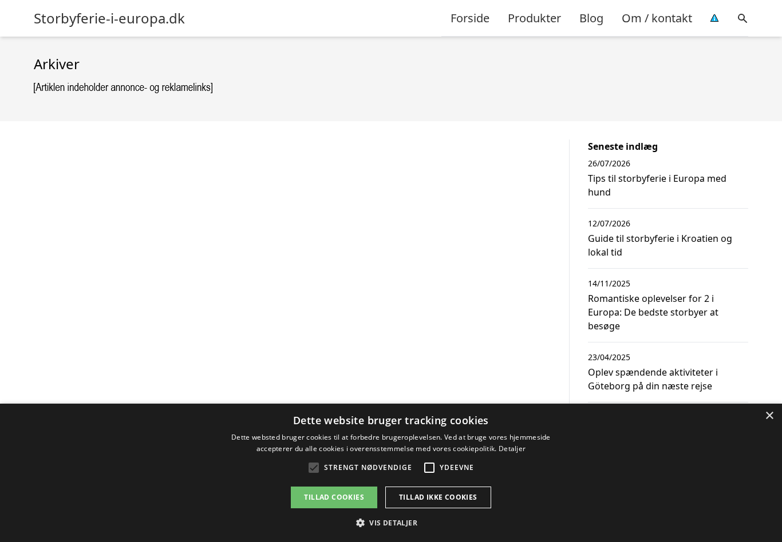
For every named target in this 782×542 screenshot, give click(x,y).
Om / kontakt (657, 18)
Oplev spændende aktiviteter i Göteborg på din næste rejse (653, 379)
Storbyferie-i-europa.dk (109, 18)
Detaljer (512, 448)
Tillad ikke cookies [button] (438, 497)
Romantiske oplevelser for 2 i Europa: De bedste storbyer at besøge (653, 312)
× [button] (769, 416)
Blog (591, 18)
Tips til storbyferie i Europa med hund (657, 185)
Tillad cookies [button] (334, 497)
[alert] (391, 473)
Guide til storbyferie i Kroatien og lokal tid (660, 245)
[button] (391, 522)
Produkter (534, 18)
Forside (470, 18)
